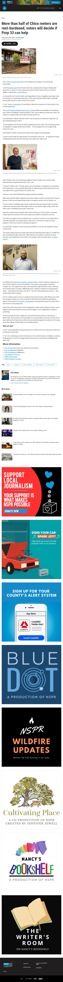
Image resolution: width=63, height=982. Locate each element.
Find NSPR (38, 967)
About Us (25, 963)
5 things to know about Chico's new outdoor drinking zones (30, 430)
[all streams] (60, 8)
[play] (4, 8)
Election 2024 (51, 364)
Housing (17, 364)
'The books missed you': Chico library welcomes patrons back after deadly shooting (37, 454)
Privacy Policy (27, 967)
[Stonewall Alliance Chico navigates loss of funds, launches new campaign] (7, 397)
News (3, 18)
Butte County (39, 364)
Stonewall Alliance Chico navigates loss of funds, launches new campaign (34, 394)
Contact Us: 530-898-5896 (41, 964)
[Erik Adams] (5, 375)
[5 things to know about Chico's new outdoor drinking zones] (7, 433)
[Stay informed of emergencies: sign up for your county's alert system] (31, 612)
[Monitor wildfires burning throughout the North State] (31, 737)
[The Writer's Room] (31, 924)
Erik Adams (21, 37)
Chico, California (27, 364)
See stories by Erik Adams (20, 383)
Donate (56, 2)
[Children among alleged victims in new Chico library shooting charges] (7, 409)
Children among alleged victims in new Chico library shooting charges (33, 406)
